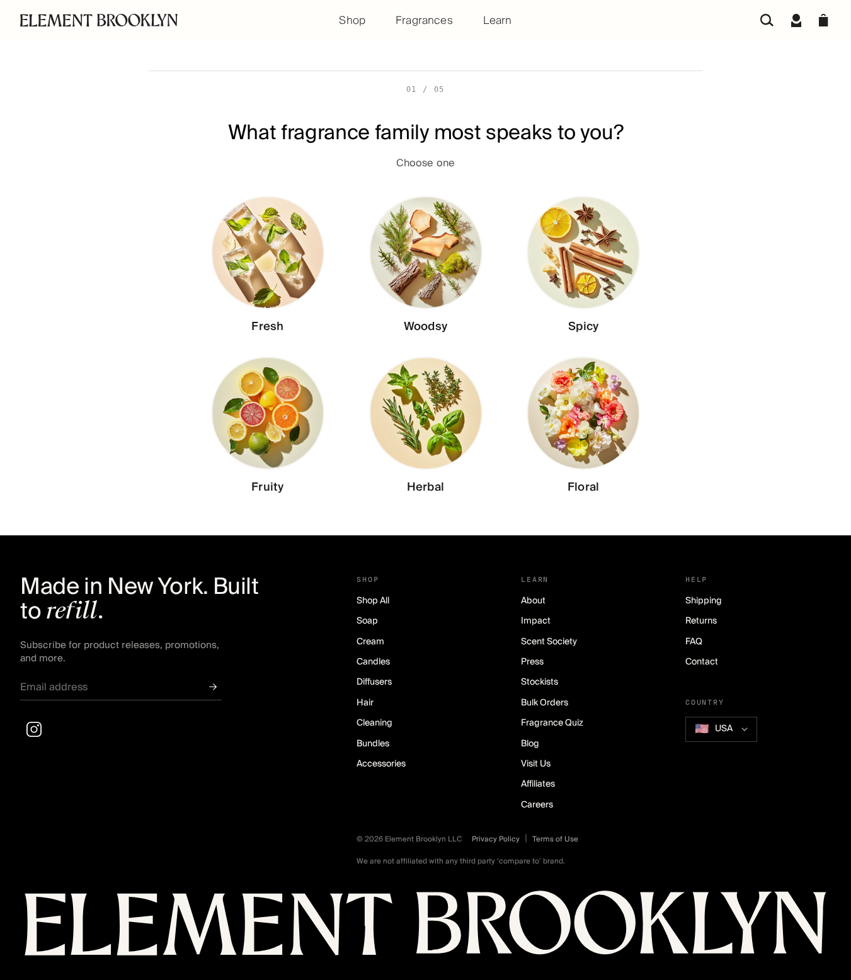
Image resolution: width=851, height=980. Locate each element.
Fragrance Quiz (552, 723)
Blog (530, 743)
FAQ (693, 641)
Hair (365, 703)
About (533, 601)
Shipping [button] (703, 601)
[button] (823, 20)
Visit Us (536, 764)
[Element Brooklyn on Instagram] (34, 729)
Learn (497, 20)
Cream (370, 641)
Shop (352, 20)
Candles (373, 662)
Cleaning (374, 723)
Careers (537, 805)
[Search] (767, 20)
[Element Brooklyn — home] (425, 929)
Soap (367, 621)
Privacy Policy (496, 839)
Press (532, 662)
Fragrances (424, 20)
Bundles (373, 743)
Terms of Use (555, 839)
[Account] (796, 20)
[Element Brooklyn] (155, 20)
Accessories (381, 764)
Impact (536, 621)
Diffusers (374, 682)
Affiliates (538, 784)
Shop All (373, 601)
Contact (701, 662)
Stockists (539, 682)
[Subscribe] (213, 687)
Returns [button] (701, 621)
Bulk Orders (544, 703)
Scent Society (549, 641)
